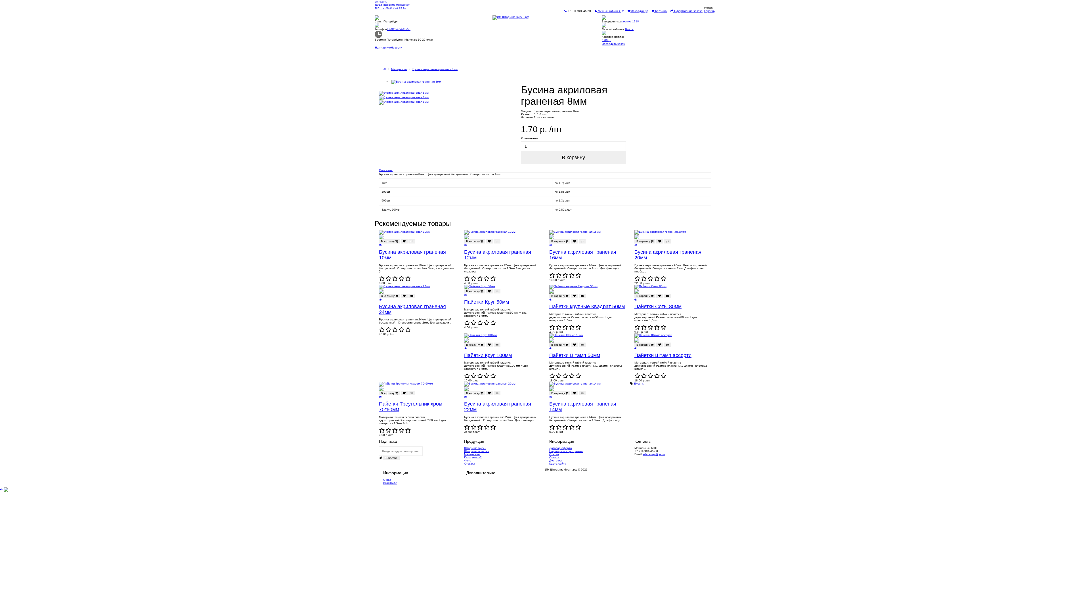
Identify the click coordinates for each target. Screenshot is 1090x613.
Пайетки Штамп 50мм (574, 355)
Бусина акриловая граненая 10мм (412, 255)
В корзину (573, 157)
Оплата (554, 457)
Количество (529, 138)
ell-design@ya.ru (654, 454)
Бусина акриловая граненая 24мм (412, 309)
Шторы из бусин (475, 448)
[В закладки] (404, 241)
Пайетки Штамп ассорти (662, 355)
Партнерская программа (566, 451)
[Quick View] (380, 245)
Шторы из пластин (476, 451)
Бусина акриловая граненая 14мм (582, 406)
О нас (387, 479)
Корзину (709, 10)
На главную (383, 47)
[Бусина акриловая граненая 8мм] (451, 82)
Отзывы (469, 463)
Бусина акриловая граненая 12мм (497, 255)
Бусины (639, 383)
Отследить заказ (613, 43)
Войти (629, 29)
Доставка (555, 460)
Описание (386, 170)
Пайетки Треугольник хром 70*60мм (410, 406)
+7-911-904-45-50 (398, 29)
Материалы (399, 69)
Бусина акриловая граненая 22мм (497, 406)
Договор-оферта (560, 448)
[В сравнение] (411, 241)
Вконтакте (390, 482)
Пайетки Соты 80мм (658, 306)
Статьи (554, 454)
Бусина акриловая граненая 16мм (582, 255)
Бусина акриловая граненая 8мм (435, 69)
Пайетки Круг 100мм (488, 355)
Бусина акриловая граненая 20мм (667, 255)
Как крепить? (473, 457)
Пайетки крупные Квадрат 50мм (587, 306)
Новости (396, 47)
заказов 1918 (630, 21)
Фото (467, 460)
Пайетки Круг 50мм (486, 302)
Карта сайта (557, 463)
